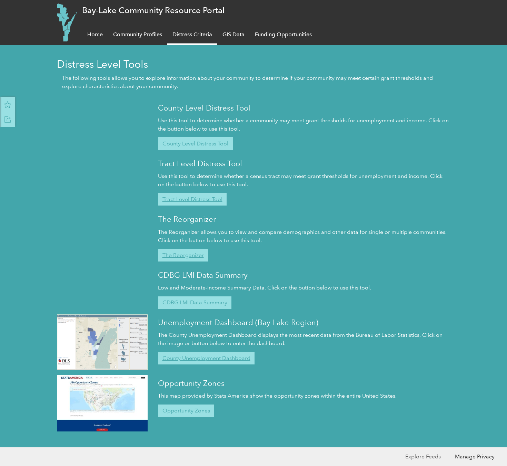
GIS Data (233, 34)
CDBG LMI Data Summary (194, 302)
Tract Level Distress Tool (192, 199)
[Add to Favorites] (7, 104)
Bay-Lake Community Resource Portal (153, 10)
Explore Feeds (423, 456)
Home (95, 34)
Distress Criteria (192, 34)
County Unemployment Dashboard (206, 358)
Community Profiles (137, 34)
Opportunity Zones (186, 410)
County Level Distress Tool (195, 143)
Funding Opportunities (283, 34)
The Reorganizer (183, 255)
